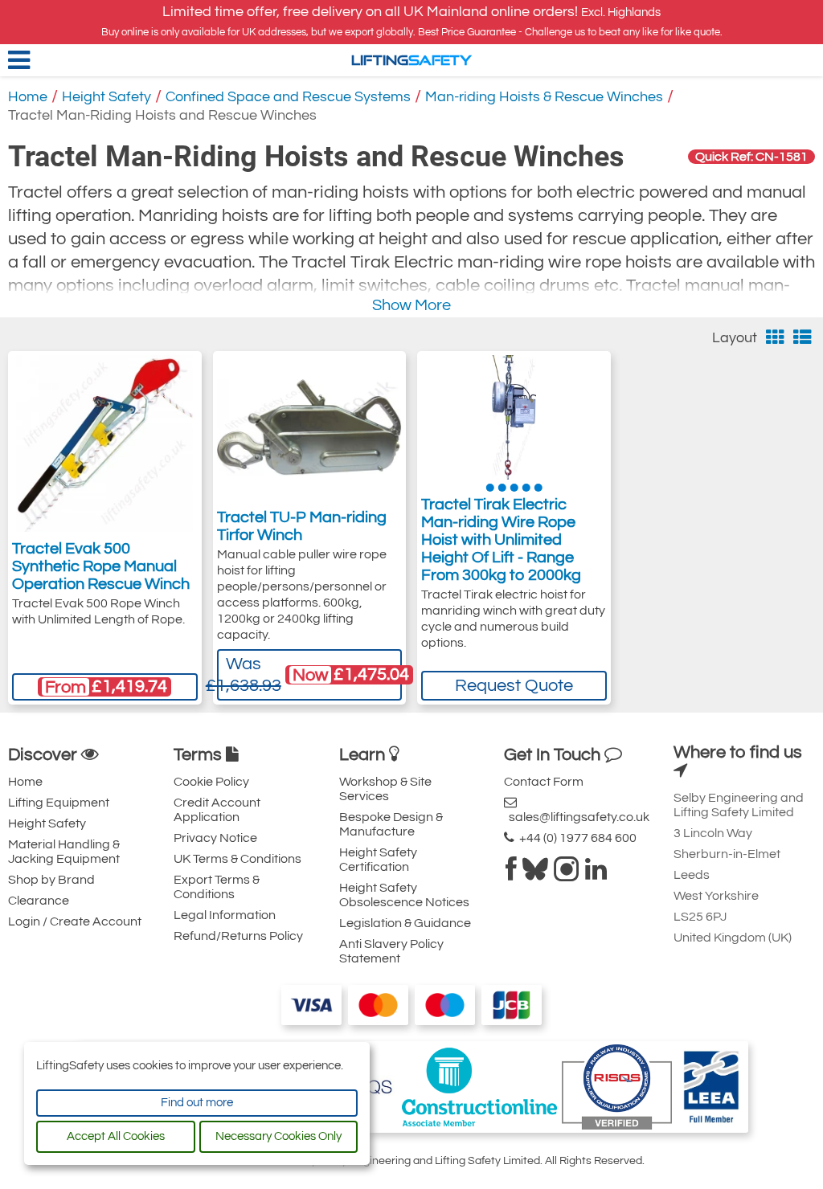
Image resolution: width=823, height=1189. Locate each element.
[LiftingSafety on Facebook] (511, 874)
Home (27, 96)
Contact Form (543, 781)
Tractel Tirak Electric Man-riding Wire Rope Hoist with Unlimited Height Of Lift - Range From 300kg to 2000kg (501, 539)
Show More (411, 305)
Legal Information (225, 915)
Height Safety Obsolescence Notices (404, 895)
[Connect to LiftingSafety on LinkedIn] (595, 874)
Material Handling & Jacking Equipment (64, 851)
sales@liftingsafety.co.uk (576, 817)
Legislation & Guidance (405, 923)
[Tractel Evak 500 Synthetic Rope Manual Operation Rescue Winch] (104, 443)
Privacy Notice (215, 837)
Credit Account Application (217, 809)
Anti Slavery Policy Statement (391, 951)
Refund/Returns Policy (238, 936)
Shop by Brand (51, 879)
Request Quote (514, 685)
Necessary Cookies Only (278, 1136)
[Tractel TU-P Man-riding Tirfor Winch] (310, 428)
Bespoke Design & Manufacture (391, 824)
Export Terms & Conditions (217, 887)
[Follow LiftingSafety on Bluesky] (535, 874)
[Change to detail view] (802, 337)
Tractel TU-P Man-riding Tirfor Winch (302, 526)
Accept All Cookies (116, 1136)
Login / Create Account (74, 921)
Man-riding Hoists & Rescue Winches (544, 96)
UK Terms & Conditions (237, 858)
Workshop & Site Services (385, 789)
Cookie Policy (211, 781)
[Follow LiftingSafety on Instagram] (566, 874)
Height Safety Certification (378, 859)
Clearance (38, 900)
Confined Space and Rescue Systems (288, 96)
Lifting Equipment (58, 802)
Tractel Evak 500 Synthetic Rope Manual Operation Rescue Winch (101, 566)
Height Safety (106, 96)
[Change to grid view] (775, 337)
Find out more (197, 1103)
